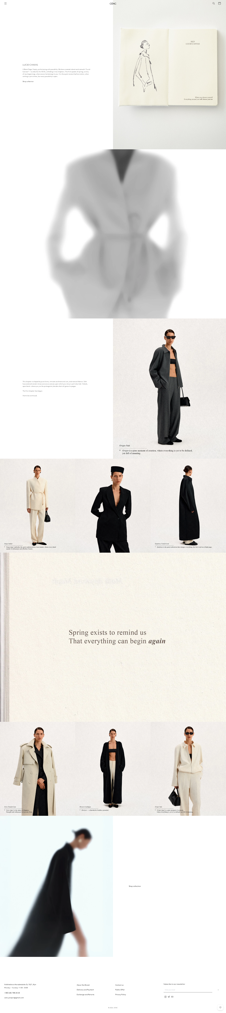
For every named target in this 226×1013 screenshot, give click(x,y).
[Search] (214, 3)
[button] (5, 3)
